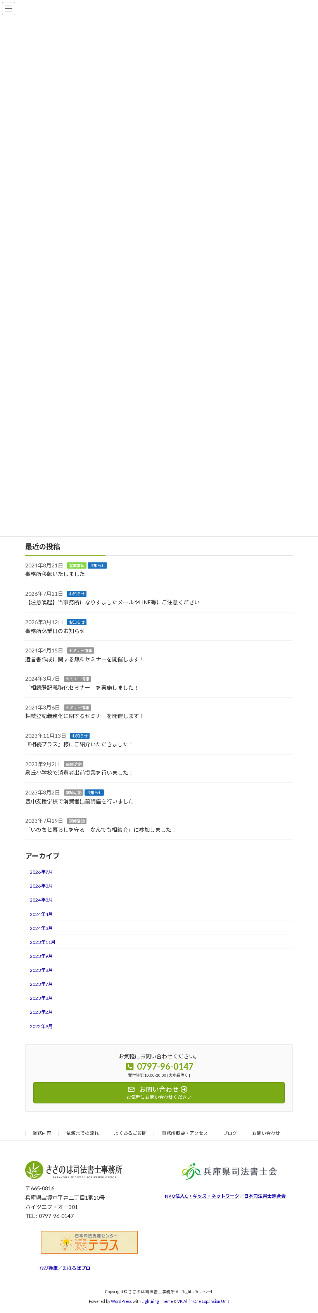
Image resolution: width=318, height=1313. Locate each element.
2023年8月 (41, 970)
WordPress (121, 1301)
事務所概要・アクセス (185, 1133)
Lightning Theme (157, 1301)
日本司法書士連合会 (265, 1196)
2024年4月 (41, 914)
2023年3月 (41, 998)
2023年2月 (41, 1012)
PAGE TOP (303, 1265)
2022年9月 (41, 1026)
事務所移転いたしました (55, 574)
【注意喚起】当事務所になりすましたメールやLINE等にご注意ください (112, 602)
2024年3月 (41, 928)
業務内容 (42, 1133)
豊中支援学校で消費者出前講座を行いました (79, 801)
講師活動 (73, 763)
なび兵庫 (48, 1268)
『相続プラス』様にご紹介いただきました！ (79, 744)
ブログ (230, 1133)
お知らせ (97, 565)
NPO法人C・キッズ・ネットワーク (202, 1196)
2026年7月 (41, 872)
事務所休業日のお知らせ (55, 630)
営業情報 (77, 565)
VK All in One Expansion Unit (203, 1301)
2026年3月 (41, 886)
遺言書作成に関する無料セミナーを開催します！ (85, 659)
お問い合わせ (266, 1133)
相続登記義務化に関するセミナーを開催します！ (85, 716)
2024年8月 (41, 900)
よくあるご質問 (130, 1133)
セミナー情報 (80, 650)
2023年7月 (41, 984)
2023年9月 (41, 956)
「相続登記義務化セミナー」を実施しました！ (82, 687)
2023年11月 (42, 942)
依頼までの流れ (82, 1133)
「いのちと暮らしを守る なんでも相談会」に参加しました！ (101, 829)
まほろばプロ (76, 1268)
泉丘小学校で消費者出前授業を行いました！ (79, 772)
